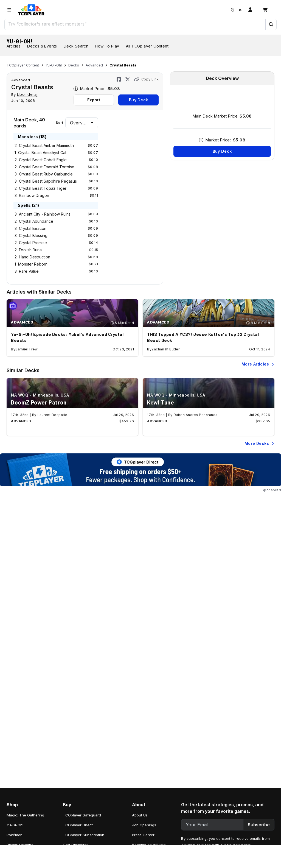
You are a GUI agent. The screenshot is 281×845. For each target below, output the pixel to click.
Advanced (94, 65)
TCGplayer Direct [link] (78, 825)
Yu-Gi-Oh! (20, 41)
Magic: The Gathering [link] (25, 815)
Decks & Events (42, 46)
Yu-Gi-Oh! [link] (15, 825)
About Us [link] (140, 815)
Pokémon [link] (15, 835)
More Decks (257, 443)
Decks (73, 65)
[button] (270, 24)
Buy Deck (138, 99)
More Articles (255, 364)
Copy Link (150, 79)
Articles (14, 46)
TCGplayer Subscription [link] (83, 835)
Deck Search (76, 46)
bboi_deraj (27, 94)
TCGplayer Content (23, 65)
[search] (135, 23)
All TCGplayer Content (147, 46)
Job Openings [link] (144, 825)
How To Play (107, 46)
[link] (31, 9)
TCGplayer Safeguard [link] (82, 815)
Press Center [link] (143, 835)
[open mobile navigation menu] (9, 9)
